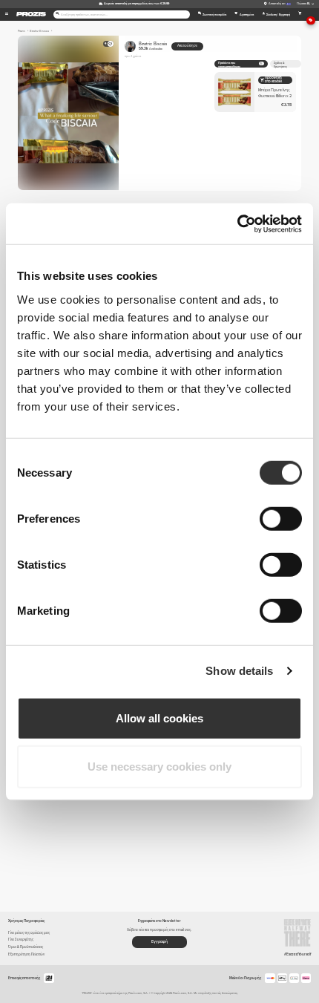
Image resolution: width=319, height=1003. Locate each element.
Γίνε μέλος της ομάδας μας (29, 933)
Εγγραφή (159, 941)
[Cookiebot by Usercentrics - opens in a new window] (237, 223)
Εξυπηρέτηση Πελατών (26, 954)
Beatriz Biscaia (153, 45)
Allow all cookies (159, 717)
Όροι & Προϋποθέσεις (25, 947)
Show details (239, 670)
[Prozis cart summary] (300, 14)
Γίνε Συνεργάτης (20, 939)
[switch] (281, 518)
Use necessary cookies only (159, 766)
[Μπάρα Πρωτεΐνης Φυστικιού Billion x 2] (255, 92)
